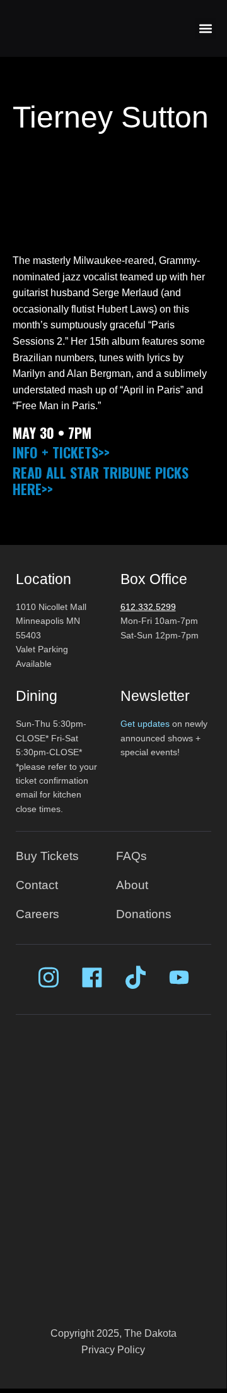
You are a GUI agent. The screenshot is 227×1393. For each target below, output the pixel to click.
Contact (37, 885)
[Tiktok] (135, 977)
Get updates (145, 724)
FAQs (131, 856)
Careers (37, 914)
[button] (205, 28)
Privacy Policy (113, 1349)
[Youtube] (179, 977)
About (132, 885)
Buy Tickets (47, 856)
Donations (144, 914)
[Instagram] (48, 977)
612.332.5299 (148, 607)
